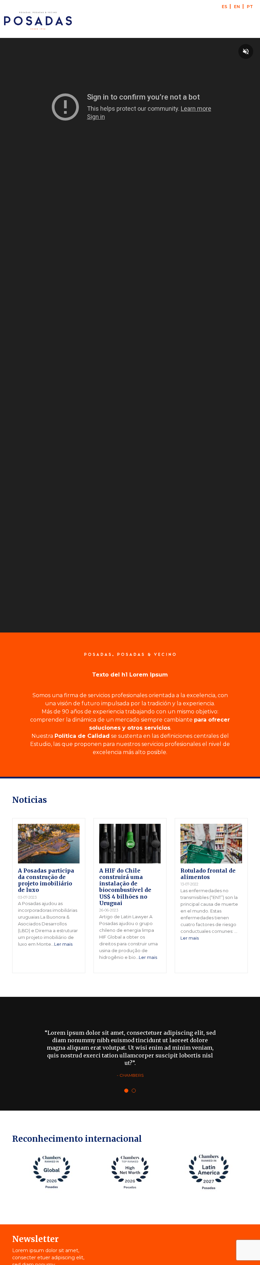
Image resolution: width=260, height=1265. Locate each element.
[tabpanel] (130, 1054)
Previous (6, 1173)
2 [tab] (134, 1091)
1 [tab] (126, 1091)
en (237, 6)
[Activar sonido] (245, 51)
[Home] (38, 20)
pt (250, 6)
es (224, 6)
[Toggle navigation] (246, 20)
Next (253, 1173)
